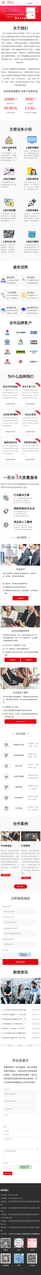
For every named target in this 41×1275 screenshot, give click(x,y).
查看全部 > (20, 886)
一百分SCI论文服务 (14, 1234)
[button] (16, 18)
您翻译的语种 (8, 939)
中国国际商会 (26, 1234)
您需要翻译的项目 (10, 928)
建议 (7, 1131)
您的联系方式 (8, 917)
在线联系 (20, 598)
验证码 (5, 950)
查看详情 (5, 875)
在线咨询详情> (11, 404)
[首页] (8, 2)
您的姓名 (6, 906)
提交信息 (20, 962)
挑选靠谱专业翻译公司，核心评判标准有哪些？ (19, 1038)
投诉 (7, 1134)
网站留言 (29, 660)
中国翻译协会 (35, 1234)
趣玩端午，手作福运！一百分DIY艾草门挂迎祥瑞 (19, 1028)
